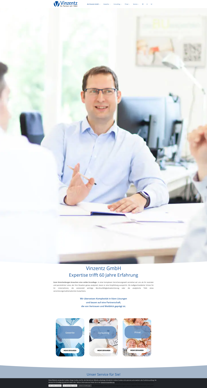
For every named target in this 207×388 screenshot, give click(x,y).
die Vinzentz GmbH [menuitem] (93, 4)
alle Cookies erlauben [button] (55, 385)
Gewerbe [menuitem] (106, 4)
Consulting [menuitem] (117, 4)
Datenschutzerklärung (107, 382)
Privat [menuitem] (126, 4)
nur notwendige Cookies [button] (70, 385)
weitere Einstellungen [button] (85, 385)
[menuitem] (143, 4)
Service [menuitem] (135, 4)
